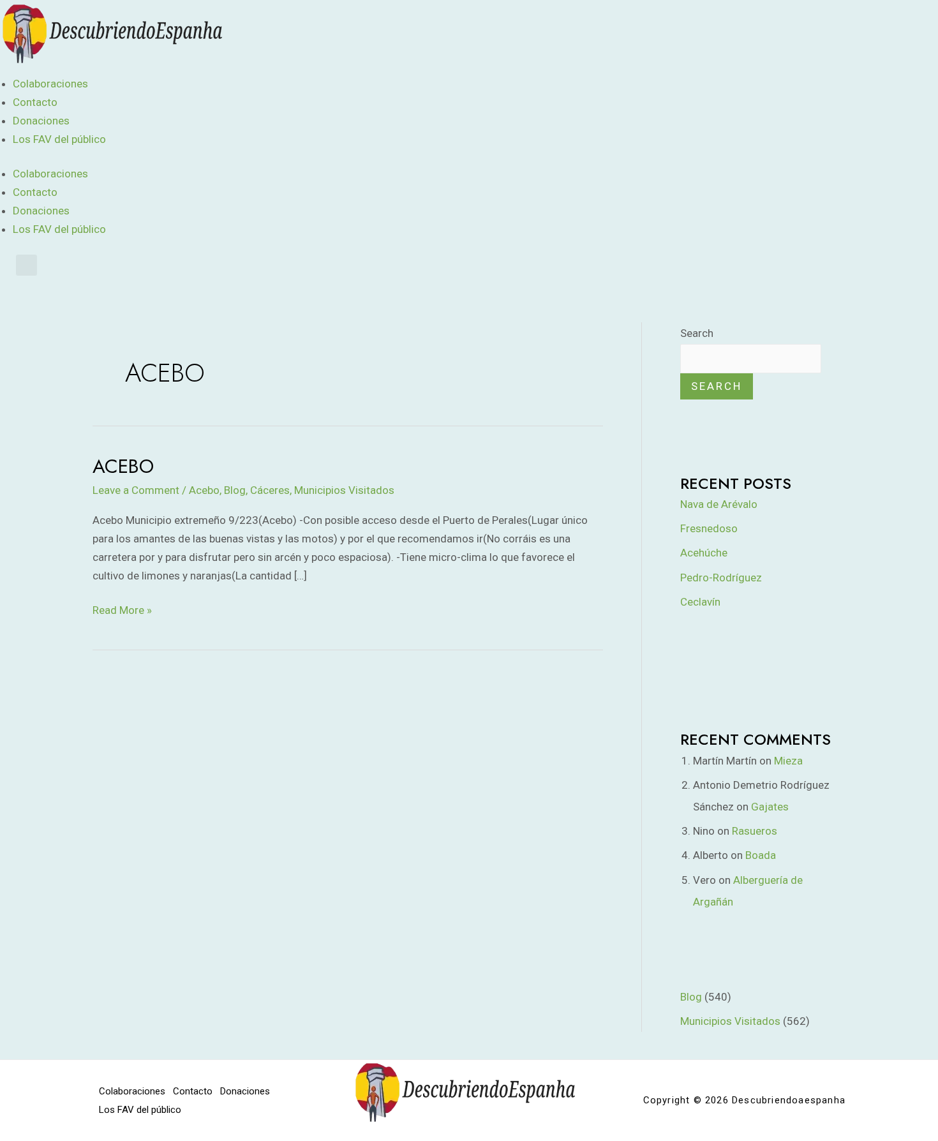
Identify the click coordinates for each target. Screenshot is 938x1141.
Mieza (788, 760)
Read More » (122, 608)
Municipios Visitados (344, 490)
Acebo (123, 466)
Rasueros (754, 830)
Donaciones (41, 120)
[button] (26, 265)
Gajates (770, 806)
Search (696, 333)
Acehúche (703, 552)
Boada (760, 855)
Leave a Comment (136, 490)
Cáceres (270, 490)
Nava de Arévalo (718, 504)
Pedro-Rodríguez (721, 577)
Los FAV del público (59, 139)
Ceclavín (700, 601)
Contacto (35, 102)
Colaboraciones (50, 83)
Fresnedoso (709, 528)
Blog (235, 490)
